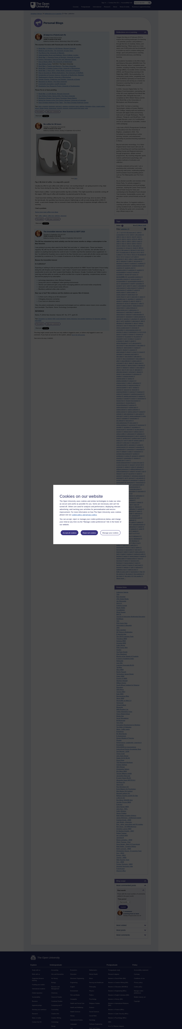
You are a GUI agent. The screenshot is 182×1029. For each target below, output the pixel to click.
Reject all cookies (89, 533)
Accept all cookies (69, 533)
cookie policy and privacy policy (84, 515)
